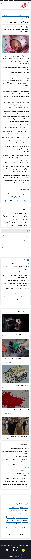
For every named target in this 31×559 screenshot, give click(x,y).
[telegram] (12, 196)
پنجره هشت (25, 524)
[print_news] (2, 15)
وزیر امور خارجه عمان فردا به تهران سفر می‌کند (17, 280)
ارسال (7, 251)
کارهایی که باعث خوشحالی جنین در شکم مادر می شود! (15, 216)
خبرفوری (26, 504)
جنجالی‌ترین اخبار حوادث (15, 510)
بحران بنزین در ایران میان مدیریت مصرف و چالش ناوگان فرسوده (14, 268)
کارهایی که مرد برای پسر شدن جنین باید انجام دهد (16, 225)
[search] (1, 6)
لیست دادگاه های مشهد (11, 527)
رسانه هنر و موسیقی (23, 514)
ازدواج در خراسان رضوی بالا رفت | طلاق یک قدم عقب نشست (16, 290)
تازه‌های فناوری (25, 510)
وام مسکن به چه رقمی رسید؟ (21, 272)
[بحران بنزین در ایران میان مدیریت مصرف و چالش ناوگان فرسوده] (15, 348)
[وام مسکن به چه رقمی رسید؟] (15, 374)
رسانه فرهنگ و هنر (14, 514)
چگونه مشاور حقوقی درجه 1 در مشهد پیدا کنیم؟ (17, 520)
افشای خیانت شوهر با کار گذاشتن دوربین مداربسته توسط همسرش (15, 301)
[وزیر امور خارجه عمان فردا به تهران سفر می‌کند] (15, 426)
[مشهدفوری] (25, 4)
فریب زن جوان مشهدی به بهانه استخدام (18, 264)
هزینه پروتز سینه (24, 530)
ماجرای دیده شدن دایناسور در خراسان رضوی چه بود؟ (15, 297)
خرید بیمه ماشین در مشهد (22, 517)
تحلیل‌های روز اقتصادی (18, 504)
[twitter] (19, 196)
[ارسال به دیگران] (4, 15)
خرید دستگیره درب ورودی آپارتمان (13, 524)
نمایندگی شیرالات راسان (23, 527)
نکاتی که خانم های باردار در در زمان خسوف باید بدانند (15, 222)
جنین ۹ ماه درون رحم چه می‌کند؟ (20, 213)
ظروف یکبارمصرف (11, 517)
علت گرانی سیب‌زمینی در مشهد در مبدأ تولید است (16, 294)
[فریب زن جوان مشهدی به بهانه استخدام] (15, 323)
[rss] (13, 0)
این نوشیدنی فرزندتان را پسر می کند (19, 219)
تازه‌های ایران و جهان (14, 507)
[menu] (2, 3)
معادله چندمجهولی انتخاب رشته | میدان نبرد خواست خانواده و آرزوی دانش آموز (15, 284)
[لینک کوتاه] (6, 15)
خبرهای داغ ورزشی (24, 507)
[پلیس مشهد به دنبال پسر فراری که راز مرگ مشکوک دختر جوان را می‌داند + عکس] (15, 399)
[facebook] (15, 196)
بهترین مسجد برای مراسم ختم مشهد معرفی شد (17, 535)
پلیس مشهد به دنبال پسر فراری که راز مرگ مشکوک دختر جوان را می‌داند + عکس (15, 276)
